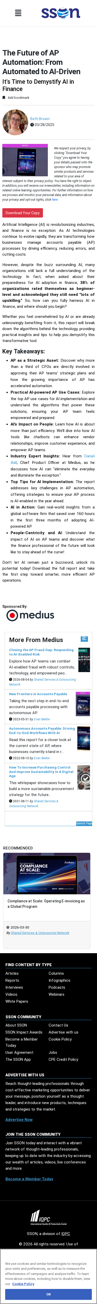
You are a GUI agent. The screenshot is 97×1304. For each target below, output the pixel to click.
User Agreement (19, 1052)
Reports (12, 980)
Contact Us (58, 1025)
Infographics (59, 980)
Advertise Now (19, 1119)
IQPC (65, 1233)
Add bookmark (18, 98)
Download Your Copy (23, 213)
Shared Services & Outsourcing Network (40, 933)
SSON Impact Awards (23, 1032)
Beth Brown (40, 119)
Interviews (14, 987)
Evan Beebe (42, 719)
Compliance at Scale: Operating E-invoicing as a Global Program (46, 904)
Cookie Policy (60, 1039)
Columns (56, 973)
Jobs (53, 1052)
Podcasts (57, 987)
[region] (48, 1276)
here (55, 199)
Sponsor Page (84, 823)
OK (48, 1294)
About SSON (16, 1025)
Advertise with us (63, 1032)
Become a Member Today (21, 1042)
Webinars (56, 994)
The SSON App (18, 1059)
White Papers (16, 1001)
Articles (12, 973)
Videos (11, 994)
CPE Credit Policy (63, 1059)
